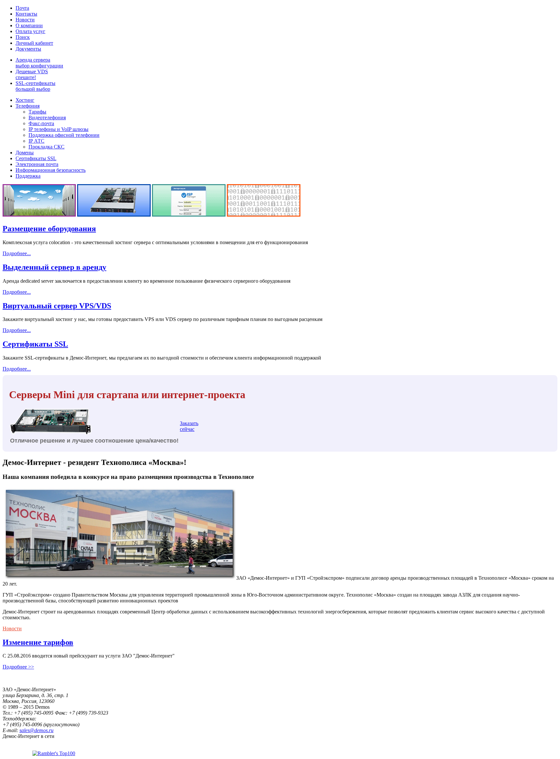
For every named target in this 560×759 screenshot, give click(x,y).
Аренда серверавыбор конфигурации (39, 62)
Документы (28, 49)
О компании (29, 25)
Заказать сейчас (189, 426)
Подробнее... (17, 253)
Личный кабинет (34, 43)
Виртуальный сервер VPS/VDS (57, 306)
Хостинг (25, 100)
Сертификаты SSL (36, 158)
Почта (22, 8)
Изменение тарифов (38, 642)
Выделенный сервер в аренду (54, 267)
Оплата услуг (30, 31)
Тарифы (37, 111)
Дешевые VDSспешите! (32, 74)
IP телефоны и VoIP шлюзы (58, 129)
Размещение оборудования (49, 228)
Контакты (26, 14)
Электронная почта (37, 164)
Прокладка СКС (46, 146)
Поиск (23, 37)
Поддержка (28, 176)
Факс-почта (41, 123)
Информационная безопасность (51, 170)
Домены (25, 152)
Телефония (28, 106)
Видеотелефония (47, 117)
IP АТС (36, 141)
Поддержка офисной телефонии (64, 135)
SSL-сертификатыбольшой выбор (35, 86)
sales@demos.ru (36, 730)
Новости (25, 19)
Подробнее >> (18, 667)
